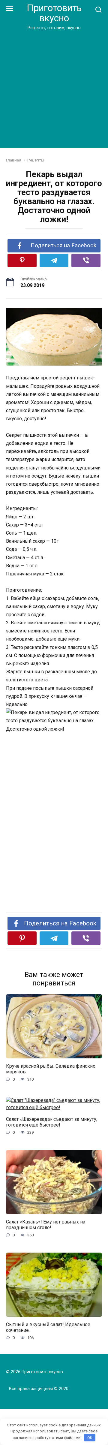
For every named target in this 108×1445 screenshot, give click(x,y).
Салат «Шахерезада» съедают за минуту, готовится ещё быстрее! (51, 1121)
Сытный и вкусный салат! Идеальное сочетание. (48, 1327)
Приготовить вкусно (54, 13)
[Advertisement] (54, 88)
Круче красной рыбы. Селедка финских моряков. (50, 1069)
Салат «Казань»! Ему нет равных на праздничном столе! (45, 1224)
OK (89, 1437)
